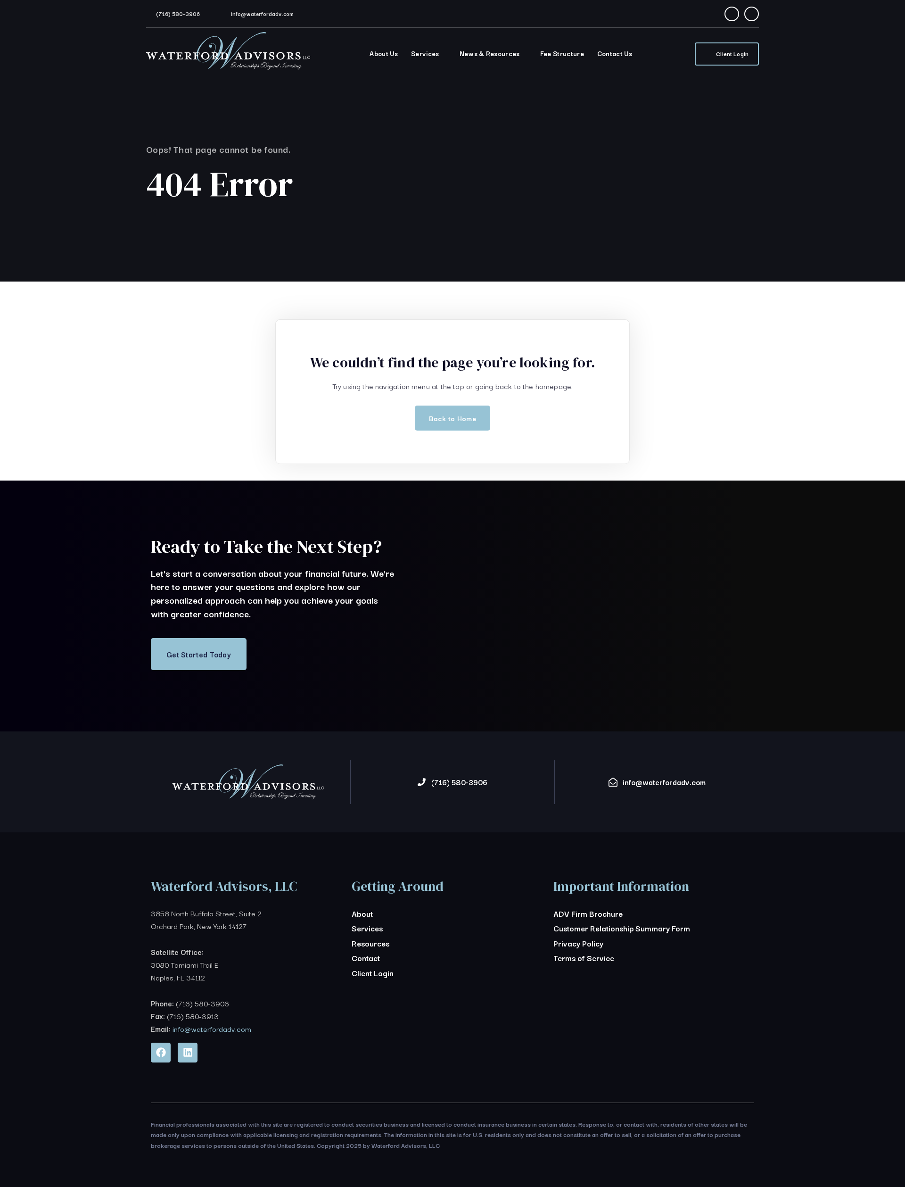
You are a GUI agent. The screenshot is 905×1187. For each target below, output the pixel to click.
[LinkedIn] (751, 14)
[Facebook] (731, 14)
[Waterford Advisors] (228, 56)
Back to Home (452, 418)
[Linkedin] (187, 1052)
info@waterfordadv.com (262, 13)
